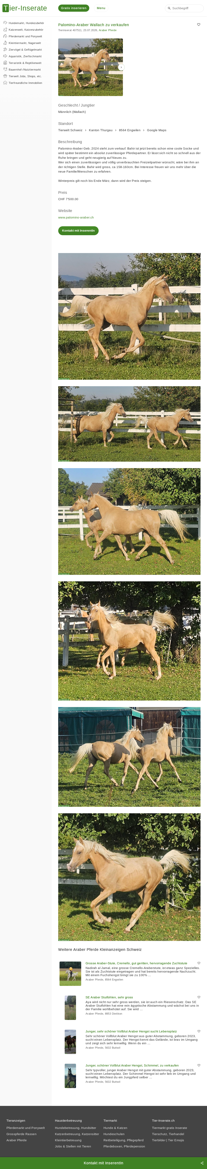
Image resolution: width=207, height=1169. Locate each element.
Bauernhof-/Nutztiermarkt (25, 69)
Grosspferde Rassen (21, 1134)
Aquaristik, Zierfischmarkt (25, 56)
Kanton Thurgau (101, 130)
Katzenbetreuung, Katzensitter (77, 1134)
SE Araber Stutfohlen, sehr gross (109, 997)
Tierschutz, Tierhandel (168, 1134)
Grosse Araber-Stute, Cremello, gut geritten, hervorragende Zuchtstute (136, 963)
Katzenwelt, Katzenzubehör (26, 29)
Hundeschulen (114, 1134)
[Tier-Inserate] (26, 8)
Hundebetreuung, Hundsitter (75, 1128)
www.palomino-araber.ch (76, 217)
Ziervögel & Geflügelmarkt (25, 49)
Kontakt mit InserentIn (78, 230)
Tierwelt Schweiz (70, 130)
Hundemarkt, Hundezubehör (26, 23)
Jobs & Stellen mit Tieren (73, 1146)
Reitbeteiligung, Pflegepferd (124, 1140)
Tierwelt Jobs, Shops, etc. (25, 76)
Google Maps (156, 130)
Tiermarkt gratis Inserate (169, 1128)
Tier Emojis (176, 1140)
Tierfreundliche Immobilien (25, 83)
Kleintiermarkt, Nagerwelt (25, 43)
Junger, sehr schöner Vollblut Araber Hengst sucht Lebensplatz (131, 1031)
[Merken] (199, 25)
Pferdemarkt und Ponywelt (25, 36)
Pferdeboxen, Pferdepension (124, 1146)
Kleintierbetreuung (68, 1140)
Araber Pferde (107, 30)
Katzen (122, 1128)
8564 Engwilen (130, 130)
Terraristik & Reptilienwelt (25, 63)
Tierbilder (158, 1140)
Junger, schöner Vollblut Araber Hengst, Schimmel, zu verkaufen (132, 1065)
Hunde (108, 1128)
